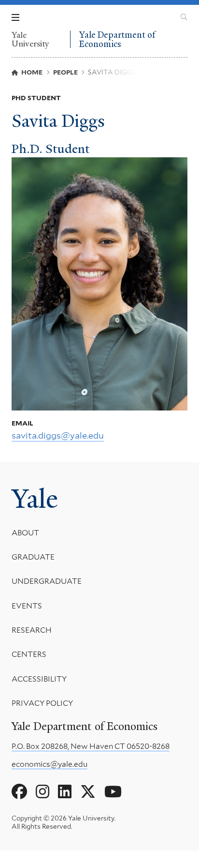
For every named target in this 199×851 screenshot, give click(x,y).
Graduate (33, 557)
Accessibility (39, 679)
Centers (29, 654)
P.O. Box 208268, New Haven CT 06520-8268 (91, 746)
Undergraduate (47, 581)
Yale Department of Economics (117, 39)
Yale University (30, 39)
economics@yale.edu (49, 764)
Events (27, 605)
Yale (35, 499)
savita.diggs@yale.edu (58, 435)
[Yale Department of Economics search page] (184, 17)
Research (32, 630)
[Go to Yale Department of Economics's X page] (88, 792)
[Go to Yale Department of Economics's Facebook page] (19, 792)
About (25, 532)
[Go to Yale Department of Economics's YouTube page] (113, 792)
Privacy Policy (42, 703)
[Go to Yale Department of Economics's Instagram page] (42, 792)
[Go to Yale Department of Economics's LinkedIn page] (64, 792)
